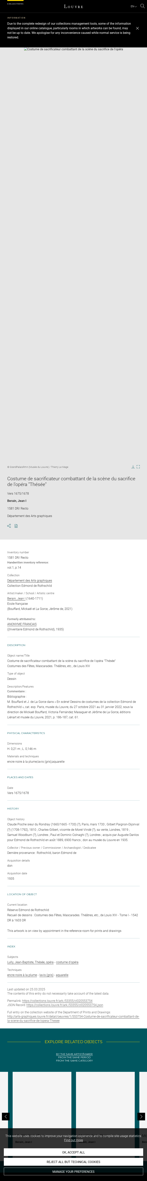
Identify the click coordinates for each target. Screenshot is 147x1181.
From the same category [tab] (74, 1060)
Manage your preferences (73, 1172)
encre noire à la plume (22, 975)
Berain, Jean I (16, 501)
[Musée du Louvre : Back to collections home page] (73, 6)
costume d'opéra (67, 962)
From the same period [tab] (74, 1057)
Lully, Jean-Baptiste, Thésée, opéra (30, 962)
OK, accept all (73, 1152)
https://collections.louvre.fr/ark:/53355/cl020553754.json (64, 1005)
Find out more (73, 1140)
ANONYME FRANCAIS (22, 624)
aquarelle (62, 975)
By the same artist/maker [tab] (74, 1054)
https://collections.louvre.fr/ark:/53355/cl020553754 (57, 1001)
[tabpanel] (73, 1116)
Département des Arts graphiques (29, 580)
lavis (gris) (46, 975)
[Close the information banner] (137, 28)
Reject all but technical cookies (73, 1162)
